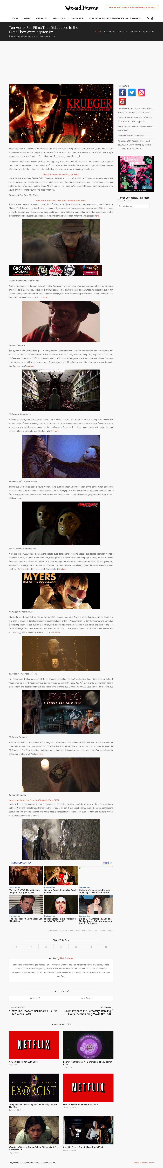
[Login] (152, 18)
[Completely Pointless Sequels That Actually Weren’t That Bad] (34, 1088)
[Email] (105, 946)
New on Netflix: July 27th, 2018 (23, 1062)
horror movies (107, 930)
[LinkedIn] (61, 946)
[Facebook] (31, 946)
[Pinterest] (45, 946)
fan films (65, 930)
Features (76, 18)
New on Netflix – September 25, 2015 (80, 1104)
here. (97, 216)
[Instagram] (141, 92)
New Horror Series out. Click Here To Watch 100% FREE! (61, 200)
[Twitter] (16, 946)
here (45, 297)
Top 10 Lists (59, 18)
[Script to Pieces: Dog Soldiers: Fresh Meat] (88, 1130)
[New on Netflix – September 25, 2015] (88, 1088)
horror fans (86, 930)
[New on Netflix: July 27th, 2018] (34, 1045)
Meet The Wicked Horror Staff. (131, 136)
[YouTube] (122, 102)
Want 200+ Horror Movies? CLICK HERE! (61, 174)
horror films (96, 930)
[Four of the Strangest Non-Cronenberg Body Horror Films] (88, 1045)
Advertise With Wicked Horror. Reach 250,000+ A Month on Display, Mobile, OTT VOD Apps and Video (134, 145)
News (27, 18)
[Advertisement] (81, 60)
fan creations (55, 930)
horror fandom (76, 930)
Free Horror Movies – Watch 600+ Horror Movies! (132, 7)
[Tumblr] (91, 946)
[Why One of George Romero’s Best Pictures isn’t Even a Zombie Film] (34, 1130)
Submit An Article (147, 1163)
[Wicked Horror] (81, 8)
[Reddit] (76, 946)
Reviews (40, 18)
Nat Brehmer (15, 36)
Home (15, 18)
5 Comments (43, 36)
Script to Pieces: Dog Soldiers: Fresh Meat (83, 1147)
